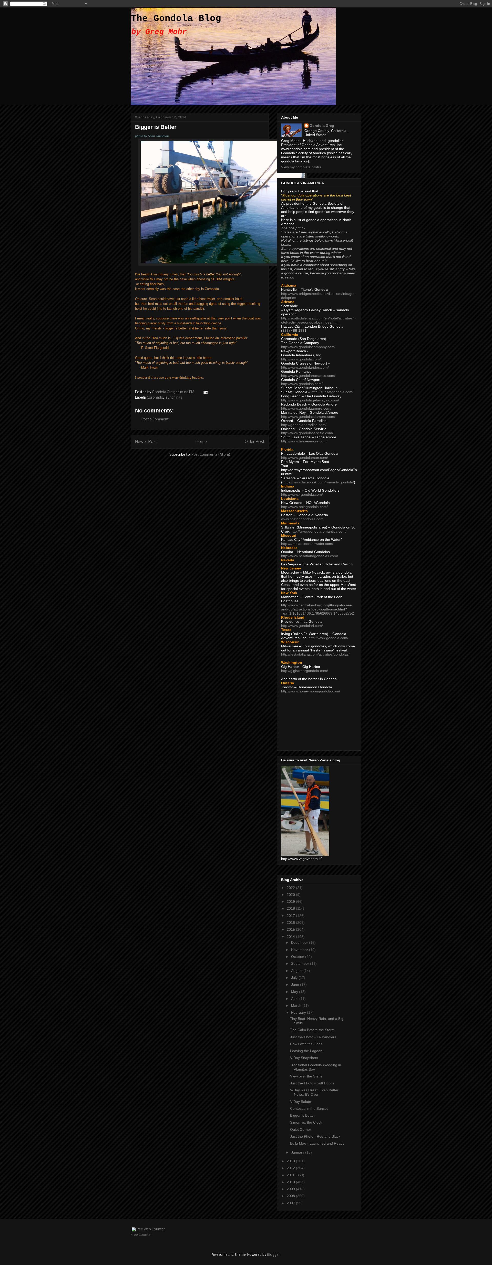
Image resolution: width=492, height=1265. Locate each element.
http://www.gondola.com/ (301, 359)
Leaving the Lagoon (306, 1051)
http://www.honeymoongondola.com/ (310, 691)
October (298, 957)
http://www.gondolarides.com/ (305, 367)
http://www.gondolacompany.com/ (308, 347)
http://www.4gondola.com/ (302, 494)
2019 (291, 901)
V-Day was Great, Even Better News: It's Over (314, 1092)
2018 (291, 908)
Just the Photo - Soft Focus (312, 1083)
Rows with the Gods (306, 1044)
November (300, 950)
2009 (291, 1189)
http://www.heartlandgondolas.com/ (309, 556)
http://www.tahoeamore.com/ (304, 441)
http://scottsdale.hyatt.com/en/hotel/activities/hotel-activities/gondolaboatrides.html (318, 320)
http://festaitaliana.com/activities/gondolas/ (315, 654)
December (300, 942)
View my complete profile (301, 167)
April (295, 999)
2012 (291, 1168)
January (298, 1152)
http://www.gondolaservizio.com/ (307, 433)
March (296, 1005)
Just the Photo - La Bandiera (313, 1037)
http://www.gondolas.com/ (302, 384)
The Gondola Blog (176, 18)
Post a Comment (155, 419)
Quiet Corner (300, 1129)
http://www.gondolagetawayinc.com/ (310, 400)
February (299, 1012)
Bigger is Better (302, 1115)
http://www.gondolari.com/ (302, 626)
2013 (291, 1161)
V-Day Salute (300, 1102)
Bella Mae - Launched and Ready (317, 1143)
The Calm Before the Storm (312, 1030)
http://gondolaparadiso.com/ (303, 425)
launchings (173, 398)
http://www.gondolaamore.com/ (306, 408)
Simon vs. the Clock (306, 1122)
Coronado (155, 398)
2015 (291, 929)
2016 (291, 922)
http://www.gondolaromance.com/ (308, 376)
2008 (291, 1196)
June (295, 984)
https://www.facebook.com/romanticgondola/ (318, 482)
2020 (291, 895)
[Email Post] (205, 392)
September (300, 963)
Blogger (273, 1255)
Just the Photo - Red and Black (315, 1136)
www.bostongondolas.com (302, 519)
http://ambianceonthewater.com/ (307, 544)
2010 (291, 1182)
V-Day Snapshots (304, 1058)
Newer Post (146, 442)
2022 (291, 888)
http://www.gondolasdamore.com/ (308, 416)
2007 (291, 1203)
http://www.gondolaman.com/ (304, 457)
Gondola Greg (322, 125)
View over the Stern (306, 1076)
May (295, 992)
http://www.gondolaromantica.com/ (318, 531)
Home (201, 442)
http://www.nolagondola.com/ (304, 507)
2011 (291, 1175)
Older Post (255, 442)
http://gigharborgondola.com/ (304, 671)
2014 (291, 937)
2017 (291, 916)
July (295, 978)
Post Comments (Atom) (210, 455)
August (297, 971)
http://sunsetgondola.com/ (332, 392)
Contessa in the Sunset (309, 1108)
